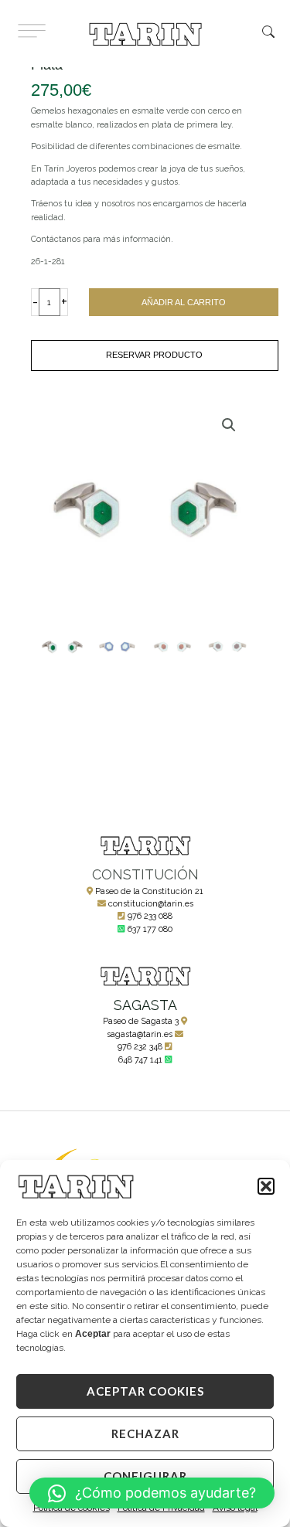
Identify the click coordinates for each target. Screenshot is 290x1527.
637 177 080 (150, 929)
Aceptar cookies (145, 1391)
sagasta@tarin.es (139, 1034)
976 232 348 (140, 1047)
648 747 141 (140, 1060)
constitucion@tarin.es (150, 904)
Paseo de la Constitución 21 (149, 891)
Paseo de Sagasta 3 (141, 1021)
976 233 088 (150, 916)
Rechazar (145, 1433)
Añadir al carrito (184, 302)
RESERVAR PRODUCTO (154, 354)
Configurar (145, 1476)
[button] (266, 1186)
